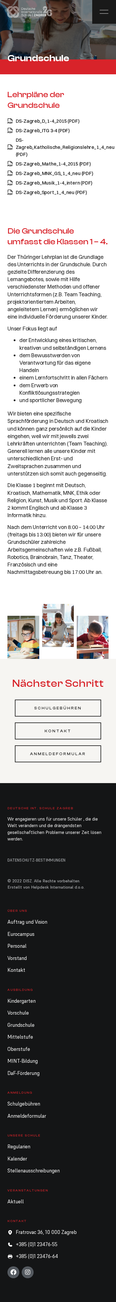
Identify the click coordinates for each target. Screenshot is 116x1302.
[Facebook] (13, 1272)
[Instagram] (28, 1272)
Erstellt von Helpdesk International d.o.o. (45, 887)
